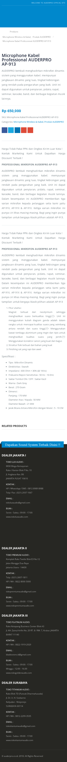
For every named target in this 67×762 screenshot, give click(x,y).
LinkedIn (17, 130)
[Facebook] (3, 2)
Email (30, 130)
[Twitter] (7, 2)
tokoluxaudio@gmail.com (18, 502)
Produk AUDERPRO (54, 121)
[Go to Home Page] (4, 31)
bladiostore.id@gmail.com (18, 654)
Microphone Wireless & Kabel (28, 121)
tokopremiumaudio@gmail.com (21, 591)
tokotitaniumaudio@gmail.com (20, 726)
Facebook (4, 130)
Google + (24, 130)
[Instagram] (11, 2)
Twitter (11, 130)
